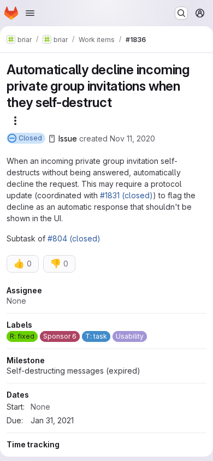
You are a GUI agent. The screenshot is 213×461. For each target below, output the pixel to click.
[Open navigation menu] (30, 13)
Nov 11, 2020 (132, 138)
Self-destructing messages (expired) (73, 370)
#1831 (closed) (126, 195)
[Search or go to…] (181, 13)
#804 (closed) (74, 238)
